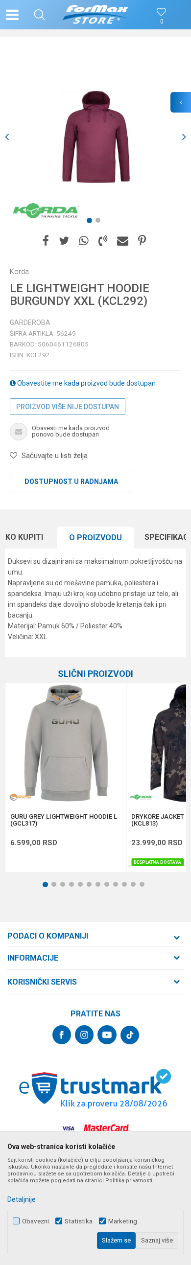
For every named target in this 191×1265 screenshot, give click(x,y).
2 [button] (100, 222)
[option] (95, 137)
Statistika (79, 1221)
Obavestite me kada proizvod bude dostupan (86, 383)
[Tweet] (64, 241)
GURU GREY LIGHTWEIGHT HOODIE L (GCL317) (63, 820)
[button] (39, 14)
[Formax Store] (96, 14)
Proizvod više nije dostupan (67, 407)
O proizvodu (95, 537)
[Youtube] (107, 1034)
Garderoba (30, 322)
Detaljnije (21, 1199)
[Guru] (20, 797)
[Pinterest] (142, 241)
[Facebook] (46, 241)
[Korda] (46, 210)
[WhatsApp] (84, 241)
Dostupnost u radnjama (71, 481)
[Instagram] (84, 1034)
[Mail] (122, 241)
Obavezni (35, 1221)
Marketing (122, 1221)
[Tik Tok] (129, 1035)
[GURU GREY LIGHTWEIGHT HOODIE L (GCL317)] (65, 743)
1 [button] (91, 222)
